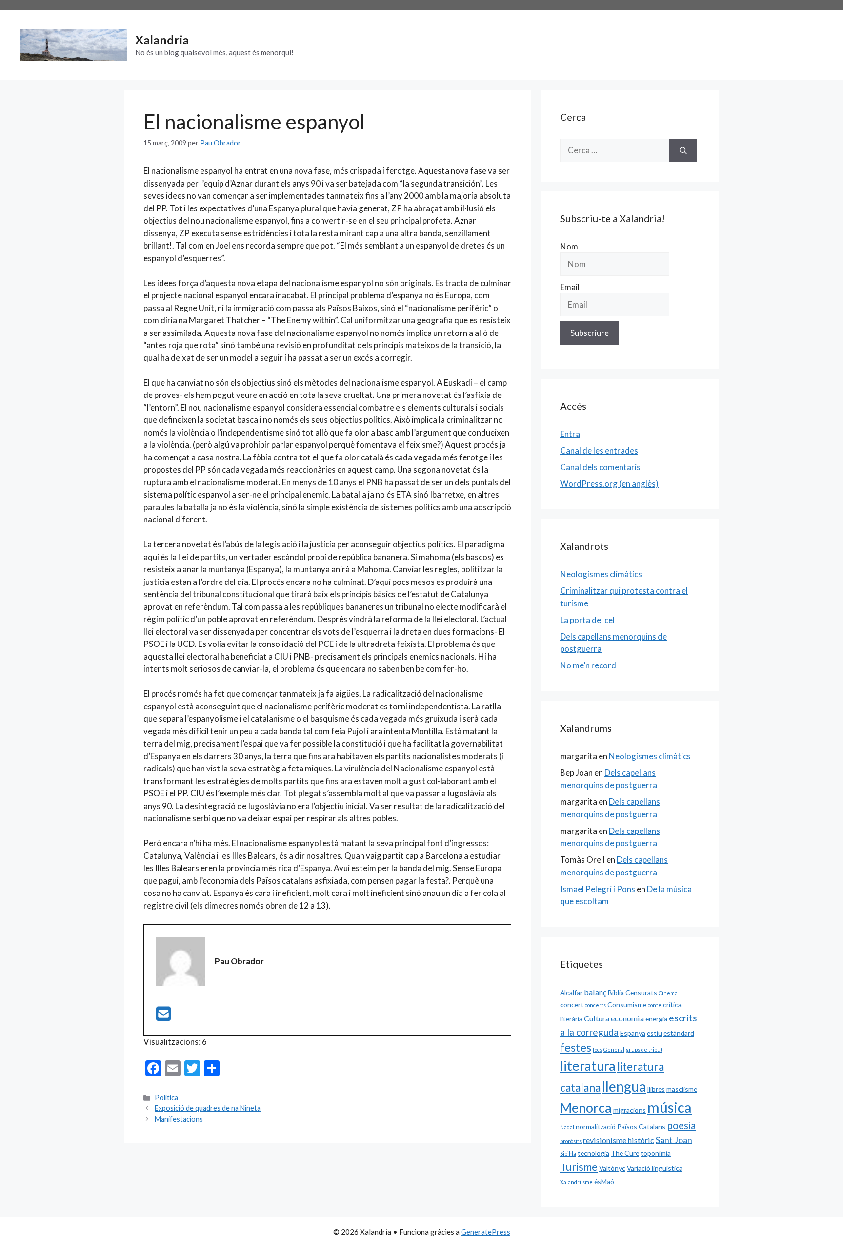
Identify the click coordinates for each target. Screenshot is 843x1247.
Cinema (668, 993)
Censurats (641, 992)
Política (166, 1097)
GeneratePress (485, 1231)
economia (627, 1018)
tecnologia (593, 1153)
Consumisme (626, 1004)
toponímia (656, 1153)
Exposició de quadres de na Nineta (208, 1108)
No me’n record (588, 665)
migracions (629, 1110)
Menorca (586, 1108)
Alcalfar (571, 992)
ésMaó (604, 1181)
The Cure (625, 1153)
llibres (656, 1089)
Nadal (567, 1127)
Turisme (579, 1167)
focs (597, 1049)
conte (655, 1005)
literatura (588, 1066)
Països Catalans (641, 1126)
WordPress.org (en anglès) (609, 483)
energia (656, 1019)
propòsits (571, 1141)
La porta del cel (587, 620)
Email (570, 287)
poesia (681, 1125)
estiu (654, 1033)
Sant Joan (674, 1139)
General (613, 1049)
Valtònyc (612, 1168)
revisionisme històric (618, 1139)
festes (575, 1047)
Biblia (616, 992)
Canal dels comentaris (600, 467)
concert (571, 1004)
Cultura (596, 1018)
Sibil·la (568, 1153)
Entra (570, 434)
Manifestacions (179, 1119)
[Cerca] (683, 150)
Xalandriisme (576, 1182)
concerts (595, 1005)
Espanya (632, 1033)
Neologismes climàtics (601, 574)
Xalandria (162, 39)
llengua (624, 1086)
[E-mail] (163, 1017)
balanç (595, 992)
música (669, 1107)
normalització (596, 1126)
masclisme (681, 1089)
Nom (569, 246)
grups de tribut (644, 1049)
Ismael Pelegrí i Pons (597, 889)
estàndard (678, 1033)
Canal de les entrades (599, 450)
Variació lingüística (654, 1168)
